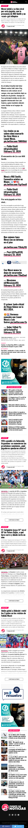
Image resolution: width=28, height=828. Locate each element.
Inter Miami (5, 338)
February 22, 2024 (12, 151)
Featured (22, 337)
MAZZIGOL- (4, 650)
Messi (16, 340)
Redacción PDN (11, 26)
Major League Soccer (7, 340)
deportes (16, 337)
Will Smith (22, 340)
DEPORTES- (4, 491)
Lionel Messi (12, 338)
